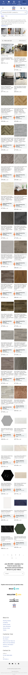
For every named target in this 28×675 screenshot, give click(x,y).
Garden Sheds (6, 624)
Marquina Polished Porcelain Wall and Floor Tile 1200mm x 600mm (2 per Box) (7, 538)
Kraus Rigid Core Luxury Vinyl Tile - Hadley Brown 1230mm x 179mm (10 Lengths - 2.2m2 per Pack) (20, 59)
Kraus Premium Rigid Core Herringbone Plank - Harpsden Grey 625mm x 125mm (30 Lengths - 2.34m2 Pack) (7, 110)
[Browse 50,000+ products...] (25, 12)
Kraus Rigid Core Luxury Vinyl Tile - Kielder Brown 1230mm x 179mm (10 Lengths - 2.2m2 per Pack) (7, 316)
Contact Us (6, 646)
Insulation (5, 622)
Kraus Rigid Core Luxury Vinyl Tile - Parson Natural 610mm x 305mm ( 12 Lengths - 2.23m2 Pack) (7, 198)
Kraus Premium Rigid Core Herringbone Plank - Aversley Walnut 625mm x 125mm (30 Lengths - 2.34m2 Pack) (20, 199)
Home (2, 16)
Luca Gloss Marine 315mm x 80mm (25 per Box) (20, 511)
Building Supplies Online (16, 668)
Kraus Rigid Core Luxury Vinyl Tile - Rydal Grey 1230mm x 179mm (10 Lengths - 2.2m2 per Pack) (7, 344)
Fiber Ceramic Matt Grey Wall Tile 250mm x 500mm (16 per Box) (7, 457)
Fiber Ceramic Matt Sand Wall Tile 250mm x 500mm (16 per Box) (20, 484)
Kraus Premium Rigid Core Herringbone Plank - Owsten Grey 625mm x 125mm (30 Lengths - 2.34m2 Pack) (20, 169)
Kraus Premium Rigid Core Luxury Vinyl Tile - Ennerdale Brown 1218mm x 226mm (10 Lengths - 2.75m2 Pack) (20, 257)
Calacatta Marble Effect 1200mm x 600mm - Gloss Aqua (7, 59)
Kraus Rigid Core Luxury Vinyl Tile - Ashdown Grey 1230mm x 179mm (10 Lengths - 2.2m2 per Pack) (20, 373)
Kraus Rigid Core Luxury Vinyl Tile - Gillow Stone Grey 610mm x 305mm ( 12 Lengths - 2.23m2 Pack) (7, 256)
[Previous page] (4, 555)
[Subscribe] (22, 573)
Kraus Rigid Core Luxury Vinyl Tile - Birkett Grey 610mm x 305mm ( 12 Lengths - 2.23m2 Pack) (19, 140)
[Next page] (16, 558)
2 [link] (11, 555)
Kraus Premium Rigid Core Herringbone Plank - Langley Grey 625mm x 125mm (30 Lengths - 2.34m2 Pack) (7, 169)
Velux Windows (7, 626)
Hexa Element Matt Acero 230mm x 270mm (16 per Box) (7, 429)
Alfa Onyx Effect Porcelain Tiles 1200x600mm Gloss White (20, 87)
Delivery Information (8, 644)
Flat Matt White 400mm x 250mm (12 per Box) (7, 511)
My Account (6, 637)
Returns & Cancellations (9, 642)
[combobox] (14, 12)
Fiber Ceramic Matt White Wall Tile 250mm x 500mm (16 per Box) (20, 429)
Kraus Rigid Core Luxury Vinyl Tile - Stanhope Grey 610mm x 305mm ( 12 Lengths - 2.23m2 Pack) (20, 228)
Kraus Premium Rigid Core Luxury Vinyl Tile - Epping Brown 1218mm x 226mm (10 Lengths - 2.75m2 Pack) (20, 287)
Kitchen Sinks (6, 628)
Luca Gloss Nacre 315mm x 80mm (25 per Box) (20, 456)
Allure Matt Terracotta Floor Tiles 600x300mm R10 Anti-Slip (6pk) (19, 401)
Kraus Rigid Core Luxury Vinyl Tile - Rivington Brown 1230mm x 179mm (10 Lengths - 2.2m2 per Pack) (7, 287)
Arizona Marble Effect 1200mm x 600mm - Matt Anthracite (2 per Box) (7, 87)
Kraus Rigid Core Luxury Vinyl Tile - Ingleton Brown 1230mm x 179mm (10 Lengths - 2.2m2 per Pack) (20, 316)
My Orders (5, 639)
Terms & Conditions (15, 671)
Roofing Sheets (7, 620)
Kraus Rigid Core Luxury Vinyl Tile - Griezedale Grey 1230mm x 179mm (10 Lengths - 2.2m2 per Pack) (20, 344)
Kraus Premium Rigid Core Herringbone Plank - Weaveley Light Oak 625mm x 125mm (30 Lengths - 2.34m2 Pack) (20, 110)
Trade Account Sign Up (9, 640)
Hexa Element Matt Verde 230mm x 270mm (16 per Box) (20, 538)
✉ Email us (5, 659)
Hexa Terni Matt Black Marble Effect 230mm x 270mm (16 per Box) (6, 484)
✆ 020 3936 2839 (7, 655)
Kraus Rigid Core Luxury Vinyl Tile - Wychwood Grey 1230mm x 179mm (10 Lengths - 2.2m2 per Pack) (7, 401)
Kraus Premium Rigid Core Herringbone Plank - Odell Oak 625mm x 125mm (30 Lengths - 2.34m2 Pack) (7, 140)
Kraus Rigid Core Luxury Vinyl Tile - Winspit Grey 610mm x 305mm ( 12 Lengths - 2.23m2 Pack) (6, 228)
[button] (2, 8)
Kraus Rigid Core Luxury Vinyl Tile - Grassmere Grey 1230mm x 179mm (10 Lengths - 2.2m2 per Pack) (7, 373)
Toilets (4, 630)
